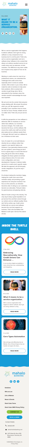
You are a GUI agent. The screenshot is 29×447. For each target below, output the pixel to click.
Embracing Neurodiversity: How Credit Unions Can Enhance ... (12, 256)
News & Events (9, 399)
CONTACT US (14, 412)
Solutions (8, 388)
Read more (14, 272)
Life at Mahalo (9, 395)
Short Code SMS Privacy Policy (14, 407)
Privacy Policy (15, 444)
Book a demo (14, 417)
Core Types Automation (14, 336)
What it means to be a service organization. (13, 298)
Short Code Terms (10, 403)
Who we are (8, 392)
